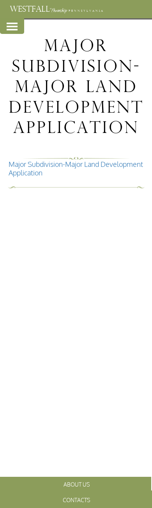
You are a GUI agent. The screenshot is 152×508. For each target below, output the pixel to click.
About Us (77, 484)
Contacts (76, 500)
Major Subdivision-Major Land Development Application (76, 168)
